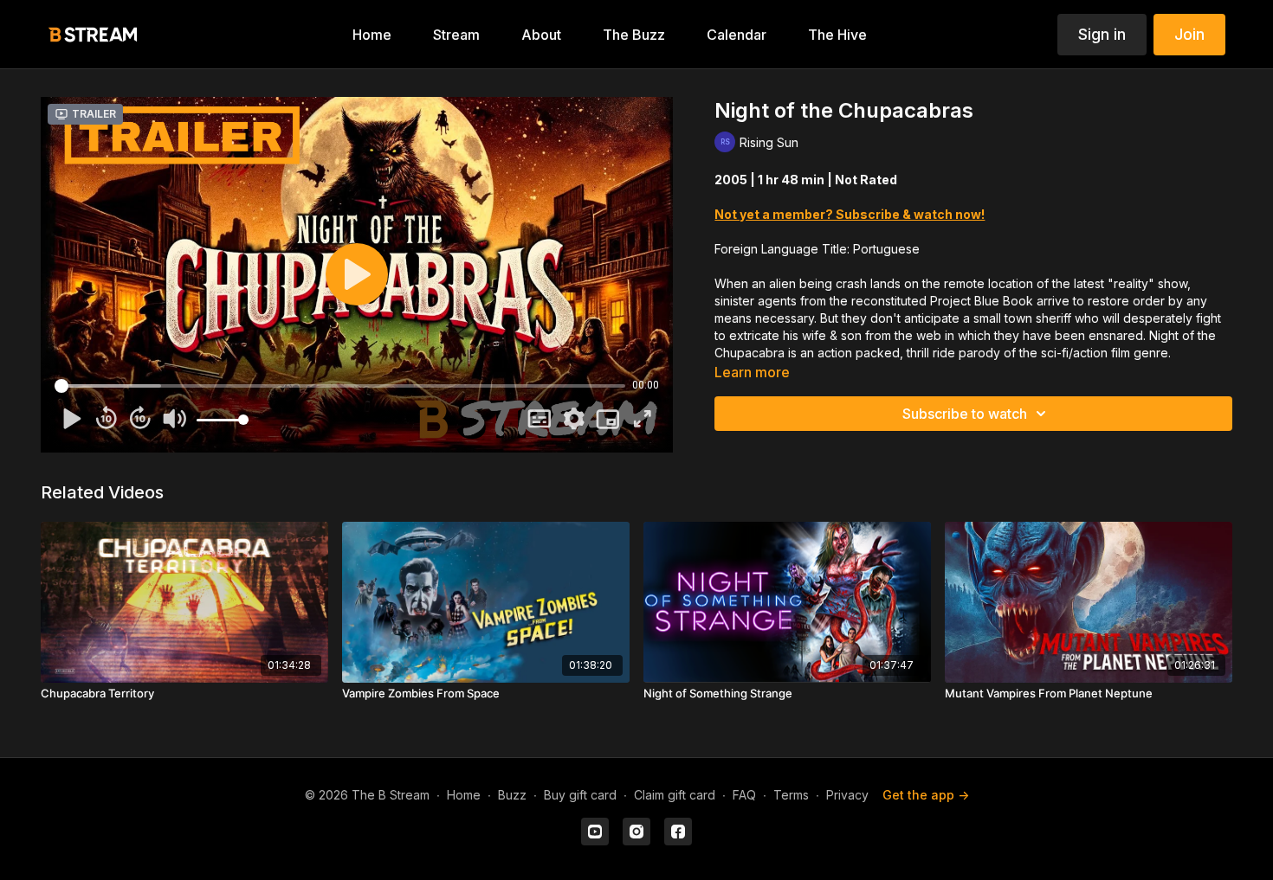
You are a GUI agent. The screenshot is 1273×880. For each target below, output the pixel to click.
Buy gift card (580, 794)
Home (464, 794)
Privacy (847, 794)
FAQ (744, 794)
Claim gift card (674, 794)
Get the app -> (925, 794)
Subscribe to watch (964, 413)
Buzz (512, 794)
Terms (791, 794)
